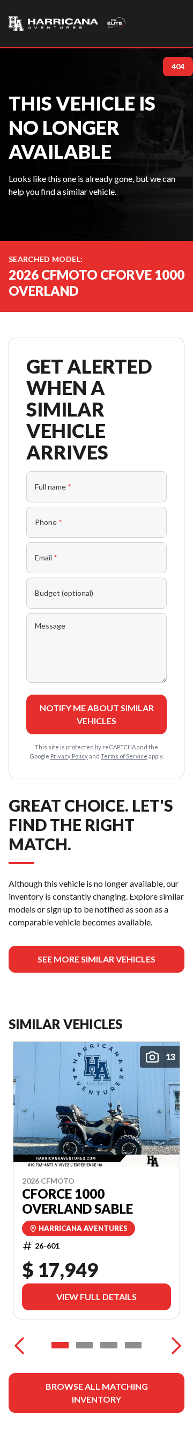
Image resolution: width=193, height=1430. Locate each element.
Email (46, 557)
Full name (53, 486)
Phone (48, 522)
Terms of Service (124, 756)
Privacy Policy (69, 756)
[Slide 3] (108, 1345)
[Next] (173, 1345)
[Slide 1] (60, 1345)
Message (50, 625)
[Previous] (19, 1345)
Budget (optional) (64, 592)
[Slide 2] (84, 1345)
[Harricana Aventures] (68, 24)
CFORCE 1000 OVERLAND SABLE (77, 1201)
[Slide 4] (133, 1345)
